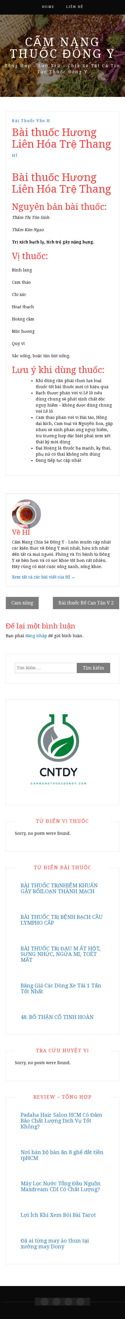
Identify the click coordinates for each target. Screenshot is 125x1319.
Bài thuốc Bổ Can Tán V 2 (86, 603)
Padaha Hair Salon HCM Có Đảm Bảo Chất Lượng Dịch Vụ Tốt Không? (61, 1121)
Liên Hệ (74, 7)
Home (48, 7)
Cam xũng (22, 603)
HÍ (15, 155)
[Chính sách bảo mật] (80, 1302)
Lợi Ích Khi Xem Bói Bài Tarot (58, 1215)
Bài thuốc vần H (31, 121)
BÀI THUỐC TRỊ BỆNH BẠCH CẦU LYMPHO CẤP (62, 920)
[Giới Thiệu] (56, 1302)
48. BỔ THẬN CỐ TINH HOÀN (57, 1017)
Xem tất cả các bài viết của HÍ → (43, 577)
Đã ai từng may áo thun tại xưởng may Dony (55, 1244)
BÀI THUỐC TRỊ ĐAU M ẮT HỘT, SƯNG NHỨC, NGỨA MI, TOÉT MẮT (61, 954)
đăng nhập (36, 635)
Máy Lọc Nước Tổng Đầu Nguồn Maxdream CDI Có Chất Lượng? (61, 1186)
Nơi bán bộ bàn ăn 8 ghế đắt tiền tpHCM (62, 1155)
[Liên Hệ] (68, 1302)
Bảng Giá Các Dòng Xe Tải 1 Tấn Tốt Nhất (61, 988)
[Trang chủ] (45, 1302)
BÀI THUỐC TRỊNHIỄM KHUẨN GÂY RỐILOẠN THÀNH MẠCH (59, 888)
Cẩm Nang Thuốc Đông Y (62, 48)
